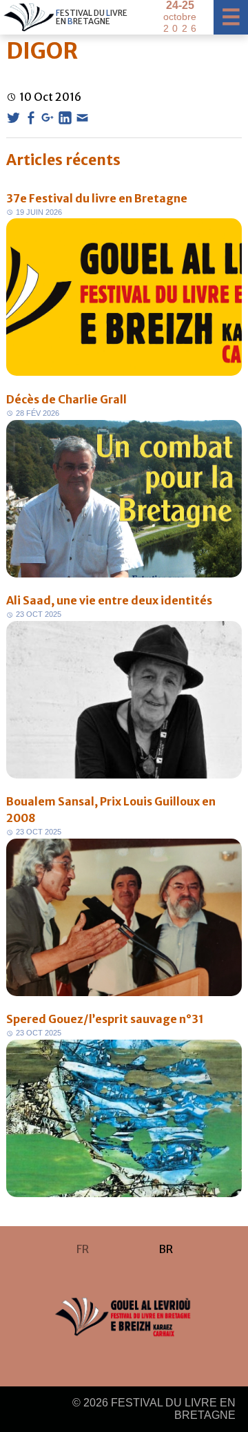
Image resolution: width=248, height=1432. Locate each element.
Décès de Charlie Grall (66, 399)
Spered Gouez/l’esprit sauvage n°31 (105, 1019)
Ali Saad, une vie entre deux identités (109, 600)
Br (165, 1249)
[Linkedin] (65, 118)
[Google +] (48, 118)
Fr (82, 1249)
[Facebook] (30, 118)
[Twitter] (13, 118)
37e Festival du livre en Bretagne (96, 198)
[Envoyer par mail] (82, 118)
